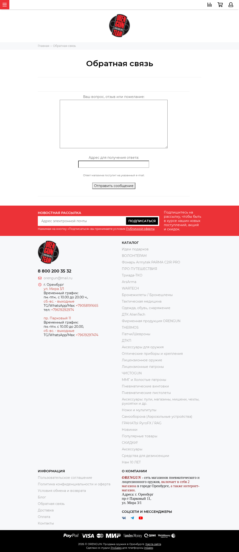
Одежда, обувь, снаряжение (146, 308)
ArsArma (129, 282)
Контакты (46, 523)
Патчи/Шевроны (136, 334)
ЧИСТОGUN (132, 373)
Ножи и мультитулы (139, 410)
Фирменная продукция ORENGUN (151, 321)
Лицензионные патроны (143, 367)
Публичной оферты (140, 229)
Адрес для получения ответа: (114, 157)
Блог (42, 497)
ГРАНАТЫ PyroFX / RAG (142, 423)
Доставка (46, 510)
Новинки (129, 430)
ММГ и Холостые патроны (144, 380)
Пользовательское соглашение (65, 478)
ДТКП (126, 340)
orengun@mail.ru (58, 278)
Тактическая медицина (142, 301)
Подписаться (142, 221)
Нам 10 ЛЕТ (131, 462)
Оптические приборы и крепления (152, 354)
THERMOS (130, 327)
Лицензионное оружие (142, 360)
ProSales (116, 547)
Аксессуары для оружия (143, 347)
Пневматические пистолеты (146, 393)
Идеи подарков (135, 249)
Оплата (44, 517)
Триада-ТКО (132, 275)
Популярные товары (139, 436)
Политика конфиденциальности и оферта (74, 484)
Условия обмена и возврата (62, 491)
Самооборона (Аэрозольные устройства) (157, 416)
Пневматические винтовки (145, 386)
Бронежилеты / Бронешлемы (147, 295)
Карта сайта (153, 544)
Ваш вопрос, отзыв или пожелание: (113, 97)
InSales (148, 547)
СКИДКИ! (130, 443)
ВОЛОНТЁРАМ (134, 256)
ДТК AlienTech (133, 314)
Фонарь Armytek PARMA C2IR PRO (151, 262)
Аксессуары (132, 449)
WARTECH (130, 288)
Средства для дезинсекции (145, 456)
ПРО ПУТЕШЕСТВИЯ (140, 269)
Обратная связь (51, 504)
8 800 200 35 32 (54, 271)
